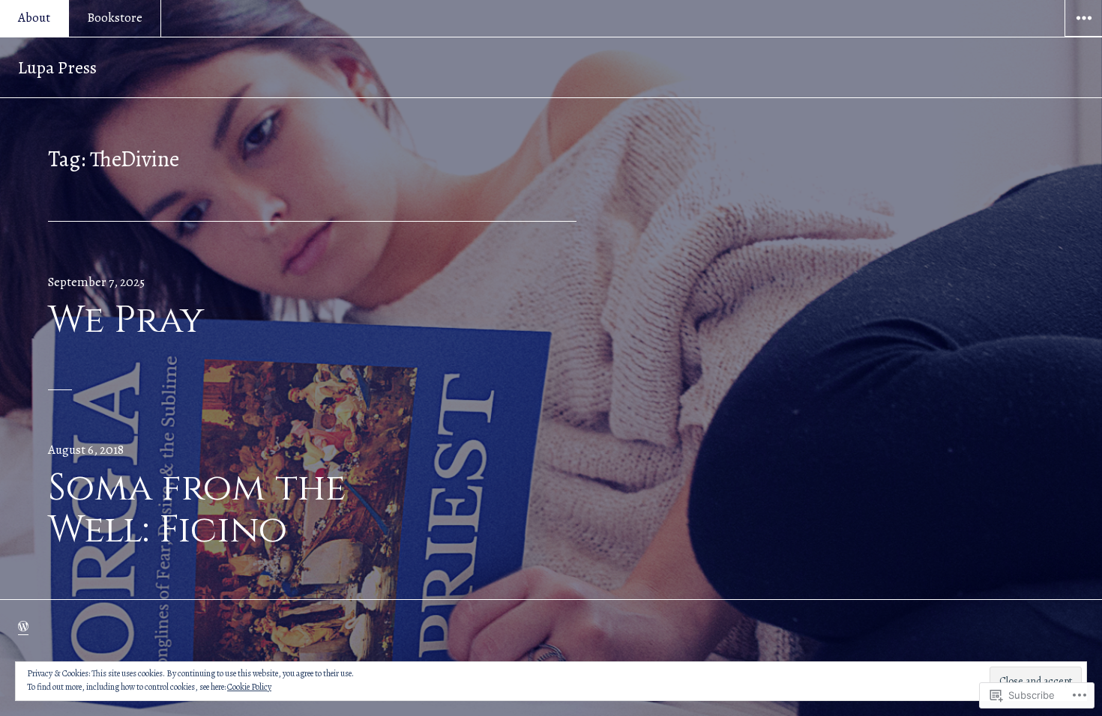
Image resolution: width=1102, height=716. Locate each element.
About (34, 17)
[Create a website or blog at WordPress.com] (23, 626)
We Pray (126, 320)
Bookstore (114, 17)
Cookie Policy (249, 687)
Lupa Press (57, 67)
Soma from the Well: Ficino (197, 509)
